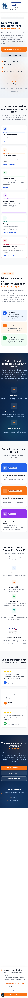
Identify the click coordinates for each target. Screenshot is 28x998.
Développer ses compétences (10, 232)
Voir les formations (14, 778)
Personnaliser (15, 987)
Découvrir (5, 187)
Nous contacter (14, 773)
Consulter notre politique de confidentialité (15, 983)
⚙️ (3, 995)
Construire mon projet (9, 255)
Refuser (14, 991)
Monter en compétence (9, 164)
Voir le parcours (7, 142)
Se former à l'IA (7, 210)
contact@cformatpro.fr (15, 800)
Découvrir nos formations (13, 49)
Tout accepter (14, 995)
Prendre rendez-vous (14, 55)
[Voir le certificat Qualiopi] (14, 631)
